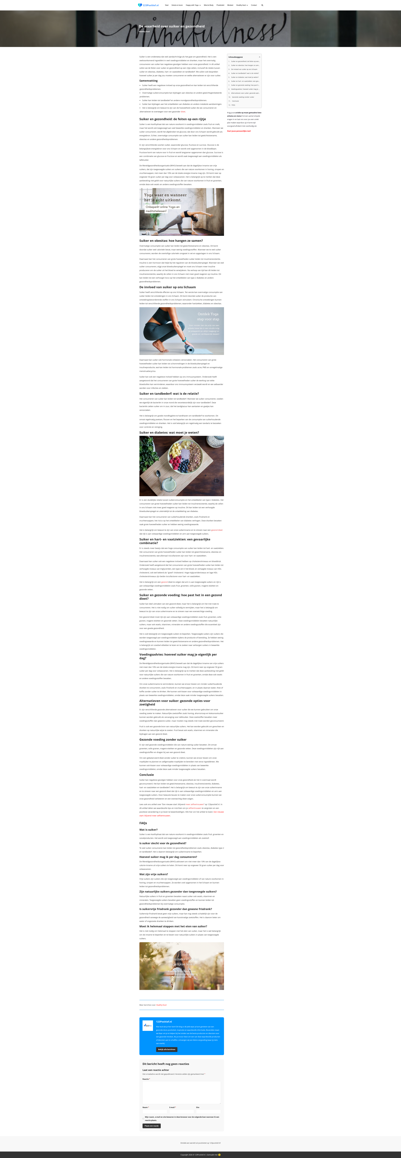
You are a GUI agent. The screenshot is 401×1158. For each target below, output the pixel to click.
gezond (214, 530)
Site (197, 1107)
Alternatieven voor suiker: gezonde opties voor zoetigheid (245, 93)
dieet (183, 111)
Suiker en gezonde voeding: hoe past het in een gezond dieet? (245, 85)
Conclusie (235, 101)
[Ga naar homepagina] (148, 5)
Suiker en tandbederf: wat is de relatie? (245, 73)
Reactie (146, 1079)
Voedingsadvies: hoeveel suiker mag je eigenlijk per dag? (245, 89)
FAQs (233, 105)
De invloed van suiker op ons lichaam (244, 69)
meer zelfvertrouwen (195, 804)
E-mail (172, 1107)
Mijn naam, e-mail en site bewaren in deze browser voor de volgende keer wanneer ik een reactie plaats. (182, 1118)
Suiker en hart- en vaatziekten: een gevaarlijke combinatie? (245, 81)
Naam (146, 1107)
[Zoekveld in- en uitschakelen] (262, 5)
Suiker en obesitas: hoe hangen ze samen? (245, 65)
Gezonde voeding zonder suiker (243, 97)
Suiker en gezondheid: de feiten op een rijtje (245, 61)
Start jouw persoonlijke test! (239, 131)
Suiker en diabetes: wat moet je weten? (245, 77)
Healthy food (144, 31)
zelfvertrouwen (194, 808)
